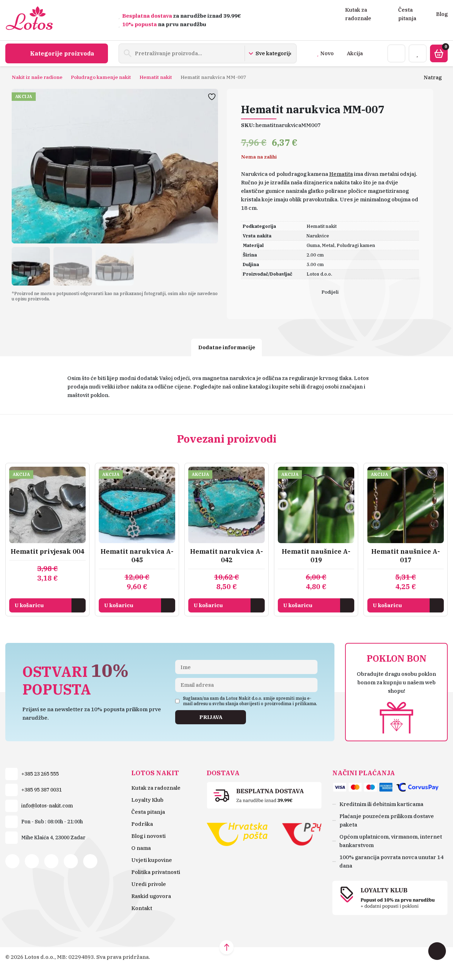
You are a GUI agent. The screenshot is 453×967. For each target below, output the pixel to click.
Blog (442, 14)
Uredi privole (148, 884)
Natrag (433, 77)
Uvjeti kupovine (151, 860)
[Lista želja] (417, 53)
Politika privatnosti (155, 872)
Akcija (355, 53)
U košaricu (29, 605)
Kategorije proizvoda (62, 53)
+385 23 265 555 (40, 774)
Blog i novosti (148, 836)
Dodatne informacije (226, 347)
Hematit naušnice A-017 (405, 555)
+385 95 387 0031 (41, 790)
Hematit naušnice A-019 (316, 555)
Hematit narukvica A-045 (137, 555)
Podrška (142, 824)
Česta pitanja (148, 811)
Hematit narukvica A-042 (226, 555)
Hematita (341, 174)
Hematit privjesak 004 (47, 551)
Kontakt (141, 908)
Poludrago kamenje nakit (101, 77)
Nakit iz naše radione (37, 77)
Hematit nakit (155, 77)
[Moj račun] (396, 53)
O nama (141, 848)
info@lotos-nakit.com (47, 805)
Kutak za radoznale (155, 787)
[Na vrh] (226, 947)
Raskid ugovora (151, 896)
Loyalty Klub (147, 799)
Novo (327, 53)
